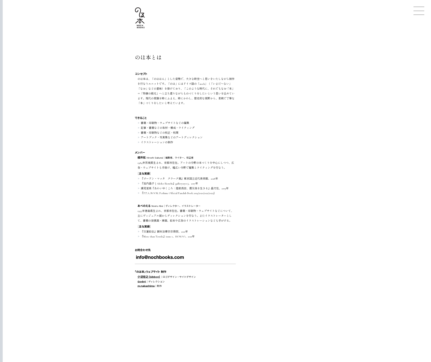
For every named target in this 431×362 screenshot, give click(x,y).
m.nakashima (146, 286)
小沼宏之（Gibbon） (149, 276)
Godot (142, 281)
